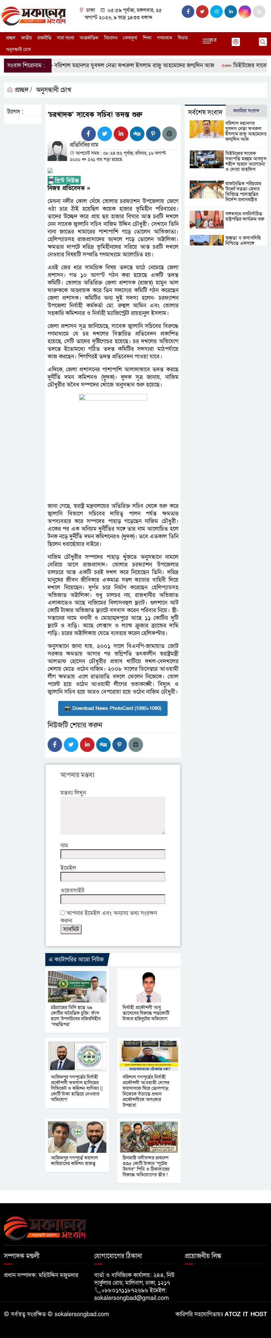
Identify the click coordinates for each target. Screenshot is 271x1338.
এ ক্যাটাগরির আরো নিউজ (76, 959)
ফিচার (183, 38)
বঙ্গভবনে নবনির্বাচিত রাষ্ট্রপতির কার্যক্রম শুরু (244, 216)
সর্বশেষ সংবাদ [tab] (205, 112)
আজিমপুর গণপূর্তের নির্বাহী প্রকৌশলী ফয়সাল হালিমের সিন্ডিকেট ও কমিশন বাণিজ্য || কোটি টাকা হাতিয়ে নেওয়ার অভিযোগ (77, 1088)
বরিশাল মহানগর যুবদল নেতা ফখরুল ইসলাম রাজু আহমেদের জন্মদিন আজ (120, 65)
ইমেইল (68, 868)
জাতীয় (26, 38)
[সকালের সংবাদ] (34, 16)
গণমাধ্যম (164, 38)
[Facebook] (88, 134)
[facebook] (188, 11)
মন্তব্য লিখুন (73, 793)
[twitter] (202, 11)
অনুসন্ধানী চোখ (18, 49)
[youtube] (245, 11)
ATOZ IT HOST (246, 1314)
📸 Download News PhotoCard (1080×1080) (112, 708)
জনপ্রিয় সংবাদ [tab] (246, 110)
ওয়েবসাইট (72, 890)
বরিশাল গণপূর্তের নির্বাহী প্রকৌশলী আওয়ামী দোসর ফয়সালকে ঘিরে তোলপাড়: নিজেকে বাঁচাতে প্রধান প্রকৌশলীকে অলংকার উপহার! (147, 1091)
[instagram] (216, 11)
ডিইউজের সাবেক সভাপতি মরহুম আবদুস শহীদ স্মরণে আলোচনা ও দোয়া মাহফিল (245, 161)
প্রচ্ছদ (11, 38)
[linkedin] (230, 11)
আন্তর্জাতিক (89, 38)
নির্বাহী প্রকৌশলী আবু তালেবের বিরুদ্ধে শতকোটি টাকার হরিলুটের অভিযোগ (146, 1013)
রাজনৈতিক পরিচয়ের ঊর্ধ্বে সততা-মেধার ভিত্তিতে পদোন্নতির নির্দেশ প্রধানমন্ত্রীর (243, 191)
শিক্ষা (147, 38)
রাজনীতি (44, 38)
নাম (64, 845)
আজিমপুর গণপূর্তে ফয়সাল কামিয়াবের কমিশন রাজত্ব (74, 1160)
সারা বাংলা (65, 38)
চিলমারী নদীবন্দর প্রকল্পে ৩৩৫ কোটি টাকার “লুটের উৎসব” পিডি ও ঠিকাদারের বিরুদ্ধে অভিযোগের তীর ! (146, 1166)
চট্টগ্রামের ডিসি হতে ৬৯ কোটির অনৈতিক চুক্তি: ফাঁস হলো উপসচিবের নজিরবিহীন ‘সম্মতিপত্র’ (76, 1016)
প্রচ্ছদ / (22, 90)
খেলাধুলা (130, 38)
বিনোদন (110, 38)
